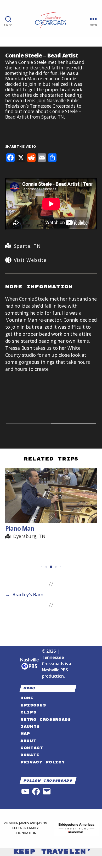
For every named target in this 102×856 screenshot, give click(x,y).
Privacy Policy (42, 762)
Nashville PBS (55, 670)
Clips (28, 712)
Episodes (33, 705)
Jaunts (30, 726)
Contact (31, 748)
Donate (30, 755)
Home (27, 698)
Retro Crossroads (45, 719)
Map (25, 733)
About (28, 741)
